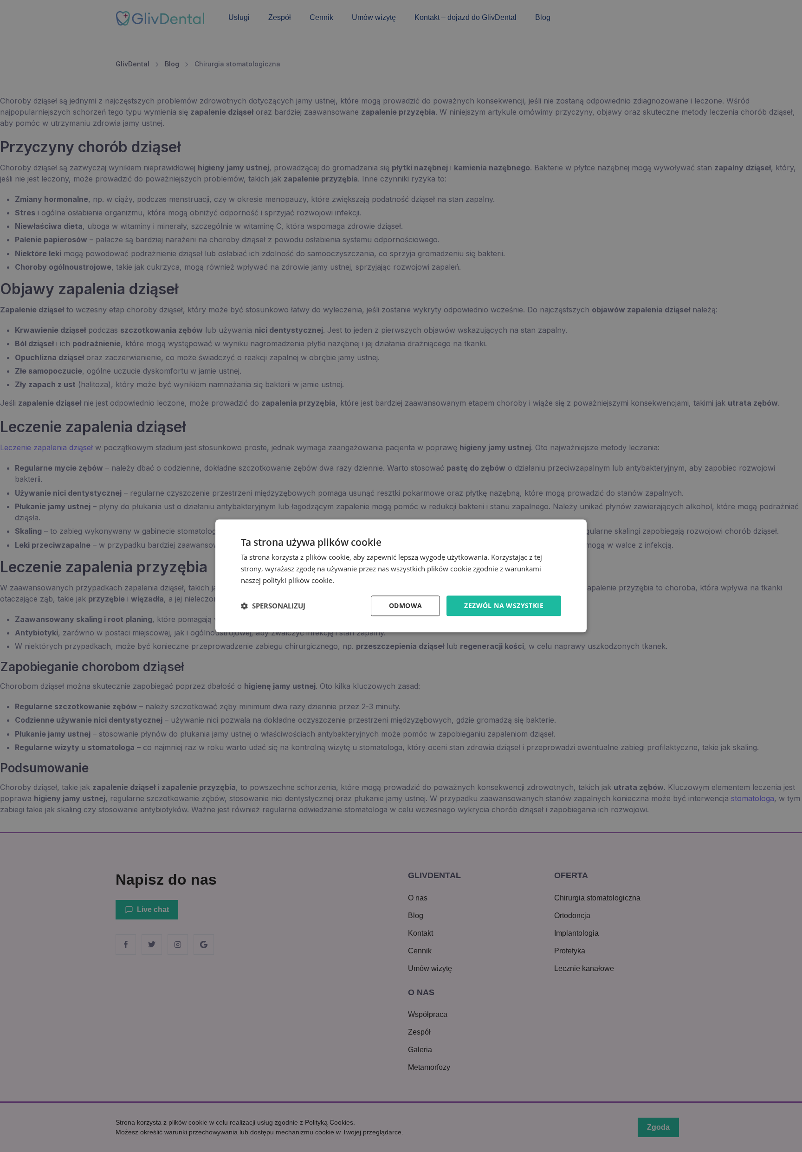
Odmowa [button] (405, 605)
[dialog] (401, 575)
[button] (273, 606)
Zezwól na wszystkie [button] (503, 605)
